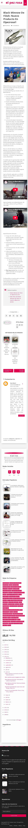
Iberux (4, 600)
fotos (17, 596)
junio (7, 672)
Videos (5, 625)
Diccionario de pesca (19, 592)
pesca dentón (13, 606)
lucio (20, 602)
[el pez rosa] (5, 755)
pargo (21, 604)
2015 (5, 649)
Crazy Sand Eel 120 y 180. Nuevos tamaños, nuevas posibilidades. (17, 559)
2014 (5, 652)
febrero (8, 702)
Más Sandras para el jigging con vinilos (15, 677)
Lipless (16, 602)
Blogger (19, 720)
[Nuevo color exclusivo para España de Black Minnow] (6, 339)
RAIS (21, 609)
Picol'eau (20, 606)
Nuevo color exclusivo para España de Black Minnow (6, 349)
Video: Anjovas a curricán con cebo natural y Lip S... (14, 674)
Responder (21, 415)
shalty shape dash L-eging (9, 619)
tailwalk (11, 623)
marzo (7, 699)
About (20, 825)
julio (7, 669)
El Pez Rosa (7, 25)
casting (10, 588)
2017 (5, 645)
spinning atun (20, 621)
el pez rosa (14, 2)
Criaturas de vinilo (16, 590)
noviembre (8, 660)
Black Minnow (6, 586)
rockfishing (6, 611)
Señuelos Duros (20, 615)
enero (7, 704)
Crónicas (5, 592)
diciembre (8, 658)
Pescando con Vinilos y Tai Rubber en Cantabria (18, 567)
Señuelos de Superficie (9, 615)
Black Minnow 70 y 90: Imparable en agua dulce (17, 549)
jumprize (5, 602)
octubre (8, 662)
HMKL (23, 598)
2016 (5, 647)
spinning (13, 621)
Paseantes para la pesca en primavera (17, 504)
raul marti (13, 383)
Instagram (13, 600)
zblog (9, 625)
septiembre (9, 665)
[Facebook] (9, 471)
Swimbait (5, 623)
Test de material (18, 623)
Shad (9, 617)
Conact (15, 825)
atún (10, 584)
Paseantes (6, 606)
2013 (5, 654)
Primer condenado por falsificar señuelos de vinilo (17, 523)
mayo (7, 695)
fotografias (12, 596)
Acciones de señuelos (15, 583)
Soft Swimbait (6, 621)
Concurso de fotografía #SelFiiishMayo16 (15, 360)
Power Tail (5, 608)
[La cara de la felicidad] (15, 339)
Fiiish (20, 594)
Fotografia (5, 596)
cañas (19, 586)
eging (4, 594)
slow (19, 619)
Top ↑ (24, 825)
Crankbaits (16, 588)
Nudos (17, 604)
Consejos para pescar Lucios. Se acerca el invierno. (16, 496)
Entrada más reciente (7, 370)
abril (7, 697)
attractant (5, 584)
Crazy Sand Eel (7, 590)
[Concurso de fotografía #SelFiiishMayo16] (15, 351)
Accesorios (6, 583)
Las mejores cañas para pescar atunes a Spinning (17, 486)
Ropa (11, 611)
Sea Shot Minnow (7, 613)
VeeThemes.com (5, 824)
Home (10, 825)
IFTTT (9, 600)
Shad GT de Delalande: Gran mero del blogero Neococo (14, 687)
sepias (4, 617)
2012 (5, 656)
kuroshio (11, 602)
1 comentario (15, 25)
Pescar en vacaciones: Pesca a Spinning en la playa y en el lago (17, 514)
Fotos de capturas (7, 598)
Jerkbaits (19, 600)
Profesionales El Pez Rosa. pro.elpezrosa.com (18, 531)
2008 (5, 714)
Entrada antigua (21, 370)
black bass (15, 584)
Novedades (11, 604)
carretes (5, 588)
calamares (13, 586)
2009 (5, 712)
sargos (15, 611)
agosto (7, 667)
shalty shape (14, 617)
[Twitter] (13, 471)
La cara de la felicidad (15, 346)
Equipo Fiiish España (12, 594)
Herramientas (16, 598)
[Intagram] (18, 471)
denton (10, 592)
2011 (5, 707)
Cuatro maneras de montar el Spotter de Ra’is (18, 540)
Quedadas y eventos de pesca (11, 609)
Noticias (5, 604)
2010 (5, 710)
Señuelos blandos (17, 613)
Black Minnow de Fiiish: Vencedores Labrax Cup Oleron (14, 680)
